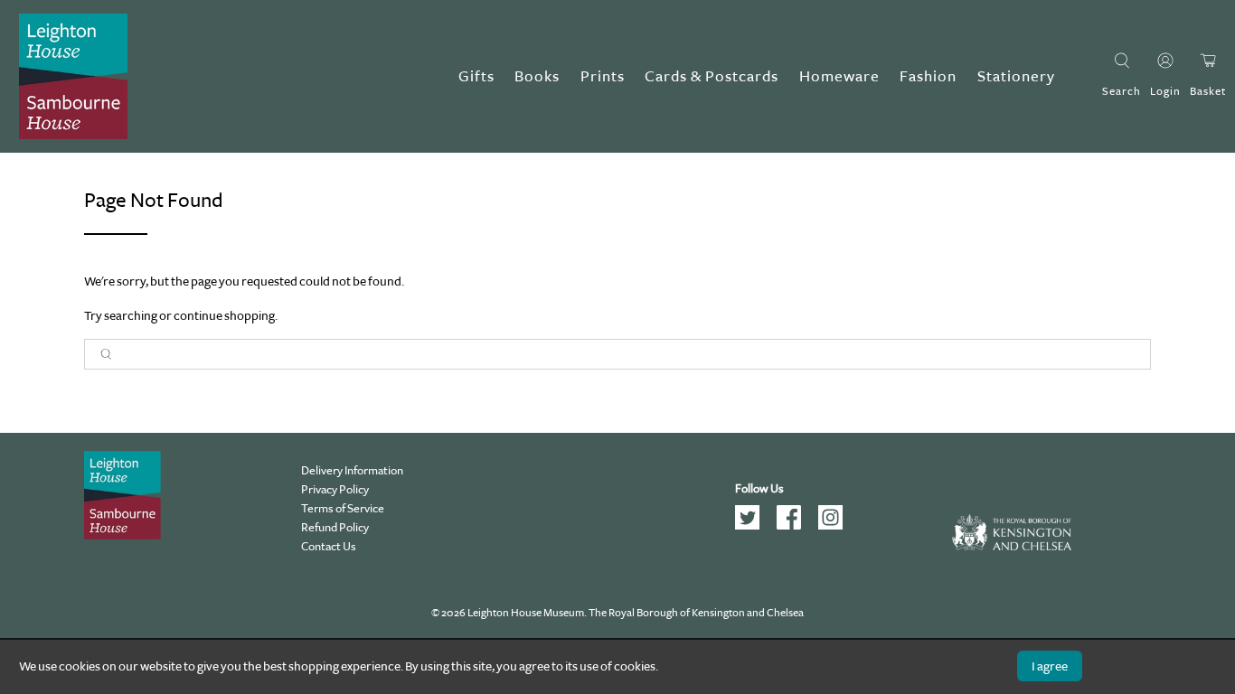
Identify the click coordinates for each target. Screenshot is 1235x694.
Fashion (928, 76)
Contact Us (328, 546)
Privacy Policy (335, 489)
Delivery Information (352, 470)
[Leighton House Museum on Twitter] (753, 525)
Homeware (839, 76)
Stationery (1016, 76)
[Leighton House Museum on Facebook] (795, 525)
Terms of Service (342, 508)
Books (537, 76)
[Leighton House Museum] (73, 76)
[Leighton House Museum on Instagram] (836, 525)
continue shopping (224, 315)
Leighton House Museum (525, 612)
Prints (602, 76)
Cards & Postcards (711, 76)
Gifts (476, 76)
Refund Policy (335, 527)
